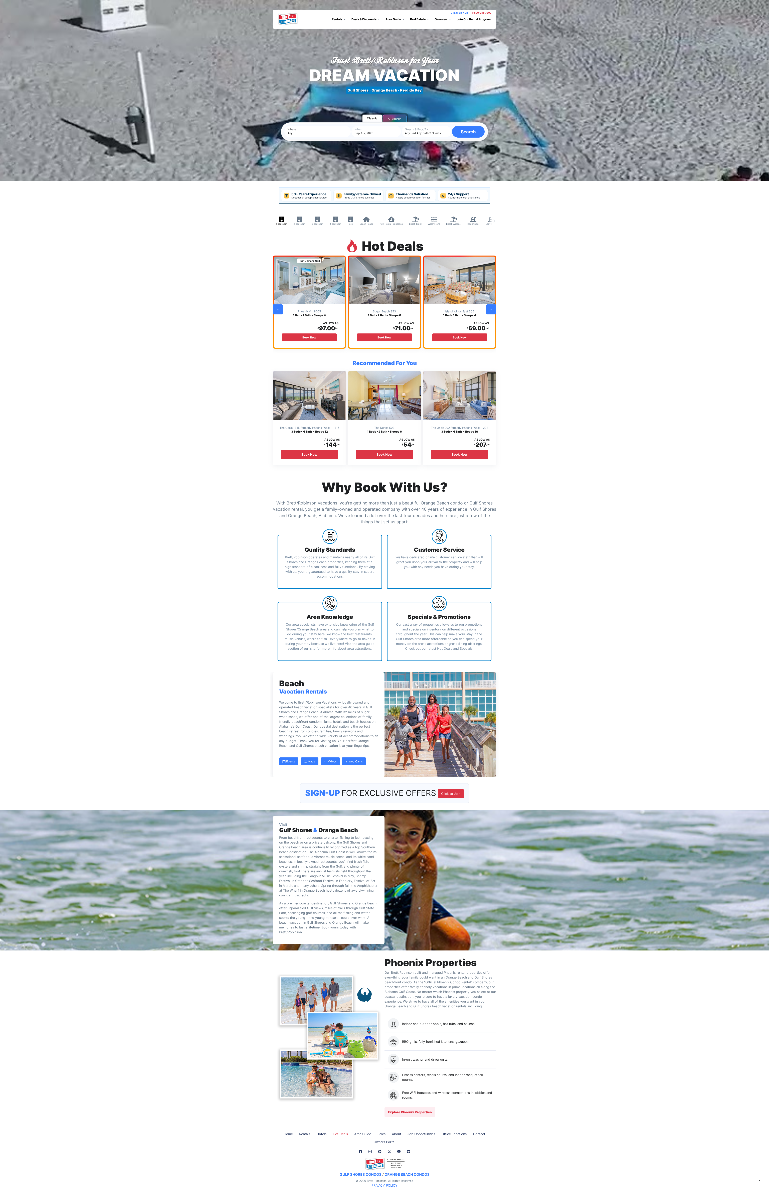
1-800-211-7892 (481, 12)
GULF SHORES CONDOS (360, 1174)
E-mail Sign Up (459, 12)
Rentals (304, 1134)
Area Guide (362, 1134)
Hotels (321, 1134)
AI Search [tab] (395, 118)
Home (288, 1134)
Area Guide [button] (393, 19)
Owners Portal (384, 1142)
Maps (311, 761)
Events (290, 761)
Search (468, 131)
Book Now (309, 337)
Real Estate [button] (418, 19)
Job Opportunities (421, 1134)
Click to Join (450, 794)
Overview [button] (441, 19)
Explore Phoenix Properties (410, 1112)
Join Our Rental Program (474, 19)
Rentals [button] (337, 19)
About (396, 1134)
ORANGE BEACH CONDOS (407, 1174)
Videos (332, 761)
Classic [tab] (372, 118)
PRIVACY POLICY (384, 1185)
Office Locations (454, 1134)
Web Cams (355, 761)
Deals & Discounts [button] (363, 19)
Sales (381, 1134)
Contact (479, 1134)
